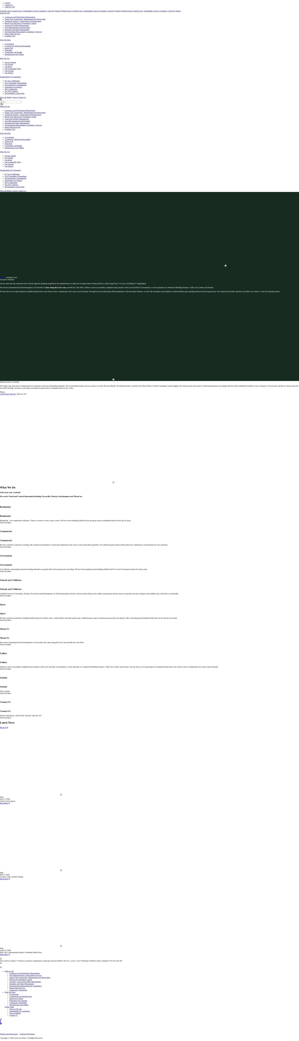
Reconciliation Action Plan (14, 93)
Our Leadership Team (13, 69)
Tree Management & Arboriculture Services (25, 975)
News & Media (5, 97)
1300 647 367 (10, 7)
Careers (7, 3)
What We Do (5, 13)
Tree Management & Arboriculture (17, 28)
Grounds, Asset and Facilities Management (25, 982)
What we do (9, 971)
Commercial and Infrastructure (20, 996)
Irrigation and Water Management (17, 30)
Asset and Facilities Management (17, 26)
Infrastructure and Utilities (14, 54)
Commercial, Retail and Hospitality (18, 46)
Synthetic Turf (10, 36)
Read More (4, 803)
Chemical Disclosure (27, 1034)
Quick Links (9, 1007)
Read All (3, 728)
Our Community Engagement (16, 83)
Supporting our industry (13, 87)
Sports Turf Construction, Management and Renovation (25, 19)
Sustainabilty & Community (19, 1011)
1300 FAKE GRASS (8, 394)
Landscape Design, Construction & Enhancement (23, 21)
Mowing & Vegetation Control (20, 980)
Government (9, 44)
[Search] (1, 104)
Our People (9, 65)
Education (8, 50)
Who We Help (5, 40)
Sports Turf (9, 48)
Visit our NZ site (15, 1009)
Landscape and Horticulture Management (20, 17)
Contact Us (9, 5)
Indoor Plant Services (12, 34)
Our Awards (9, 71)
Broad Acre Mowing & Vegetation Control (20, 23)
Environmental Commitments (15, 85)
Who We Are (5, 58)
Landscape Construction (18, 990)
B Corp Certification (12, 81)
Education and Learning (18, 1001)
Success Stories (10, 62)
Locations (8, 67)
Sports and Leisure (16, 999)
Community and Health (13, 52)
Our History (9, 73)
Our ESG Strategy (11, 91)
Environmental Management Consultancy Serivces (23, 32)
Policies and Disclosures (9, 1034)
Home (2, 277)
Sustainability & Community (10, 77)
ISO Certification (11, 89)
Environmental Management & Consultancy (25, 986)
